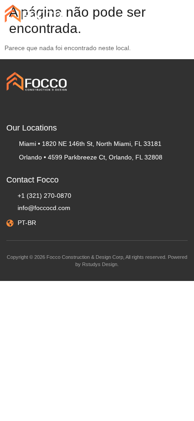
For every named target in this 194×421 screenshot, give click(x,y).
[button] (183, 12)
